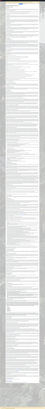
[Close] (38, 2)
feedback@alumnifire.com (22, 214)
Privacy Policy (15, 44)
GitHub (26, 382)
